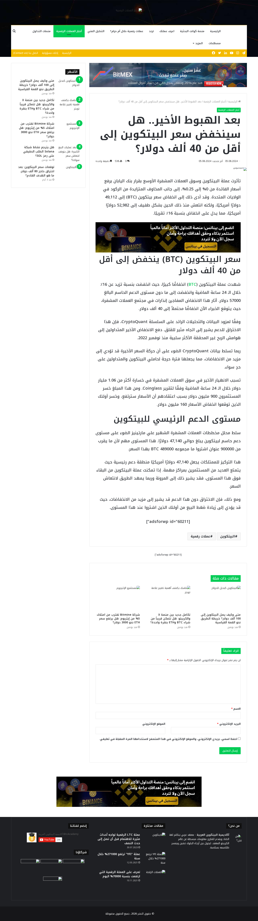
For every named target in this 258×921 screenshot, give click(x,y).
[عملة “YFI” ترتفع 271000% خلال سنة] (154, 859)
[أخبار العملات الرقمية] (129, 10)
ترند (151, 31)
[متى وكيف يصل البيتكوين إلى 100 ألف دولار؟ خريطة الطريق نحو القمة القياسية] (218, 598)
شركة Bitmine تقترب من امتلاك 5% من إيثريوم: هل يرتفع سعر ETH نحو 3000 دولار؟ (118, 618)
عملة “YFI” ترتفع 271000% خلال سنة (119, 856)
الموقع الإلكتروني (153, 723)
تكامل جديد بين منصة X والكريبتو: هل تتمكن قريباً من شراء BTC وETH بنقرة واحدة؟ (170, 618)
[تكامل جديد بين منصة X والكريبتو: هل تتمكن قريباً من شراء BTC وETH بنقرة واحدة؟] (168, 598)
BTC (192, 284)
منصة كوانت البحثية (192, 31)
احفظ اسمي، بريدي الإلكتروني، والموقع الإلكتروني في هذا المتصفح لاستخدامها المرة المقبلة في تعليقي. (168, 739)
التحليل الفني (95, 31)
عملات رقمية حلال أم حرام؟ (126, 31)
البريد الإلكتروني (229, 723)
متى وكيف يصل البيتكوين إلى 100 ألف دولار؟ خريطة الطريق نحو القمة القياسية (221, 618)
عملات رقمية (200, 536)
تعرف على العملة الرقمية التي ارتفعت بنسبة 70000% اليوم (119, 874)
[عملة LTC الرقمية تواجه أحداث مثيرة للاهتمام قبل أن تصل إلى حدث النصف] (154, 840)
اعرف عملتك (166, 31)
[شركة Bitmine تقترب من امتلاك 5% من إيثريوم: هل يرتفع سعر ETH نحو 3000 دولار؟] (118, 598)
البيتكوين (227, 536)
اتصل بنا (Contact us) (25, 52)
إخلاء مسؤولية (50, 52)
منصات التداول (41, 31)
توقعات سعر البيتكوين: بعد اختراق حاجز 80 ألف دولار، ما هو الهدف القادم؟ (36, 171)
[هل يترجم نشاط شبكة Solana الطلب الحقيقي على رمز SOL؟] (68, 153)
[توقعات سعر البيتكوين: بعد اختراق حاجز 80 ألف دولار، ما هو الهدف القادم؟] (68, 172)
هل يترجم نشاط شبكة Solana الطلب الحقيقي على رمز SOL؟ (38, 152)
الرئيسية (215, 31)
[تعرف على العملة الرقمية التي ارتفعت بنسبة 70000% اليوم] (154, 877)
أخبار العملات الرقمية (69, 31)
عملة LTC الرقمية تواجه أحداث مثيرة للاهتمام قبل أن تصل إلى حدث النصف (119, 839)
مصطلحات (215, 43)
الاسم (236, 708)
